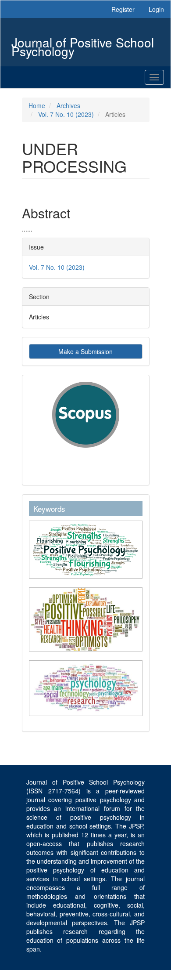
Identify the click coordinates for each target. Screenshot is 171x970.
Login (156, 9)
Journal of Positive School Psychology (82, 43)
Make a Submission (85, 351)
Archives (68, 105)
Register (123, 9)
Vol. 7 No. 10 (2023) (66, 114)
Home (36, 105)
